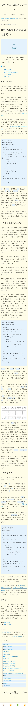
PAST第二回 (7, 686)
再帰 (5, 675)
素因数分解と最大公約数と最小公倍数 (12, 668)
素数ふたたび (7, 69)
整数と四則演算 (8, 646)
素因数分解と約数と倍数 (9, 661)
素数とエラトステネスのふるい (10, 656)
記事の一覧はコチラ (18, 636)
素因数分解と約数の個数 (9, 663)
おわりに (6, 76)
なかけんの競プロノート (8, 632)
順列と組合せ (7, 678)
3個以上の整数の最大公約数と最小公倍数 (13, 673)
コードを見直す (8, 74)
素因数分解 (7, 622)
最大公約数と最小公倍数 (9, 666)
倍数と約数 (6, 651)
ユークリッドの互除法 (8, 670)
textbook (13, 14)
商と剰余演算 (7, 680)
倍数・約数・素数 (14, 18)
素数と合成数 (7, 624)
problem (22, 14)
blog (5, 14)
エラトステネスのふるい (11, 72)
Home (2, 18)
